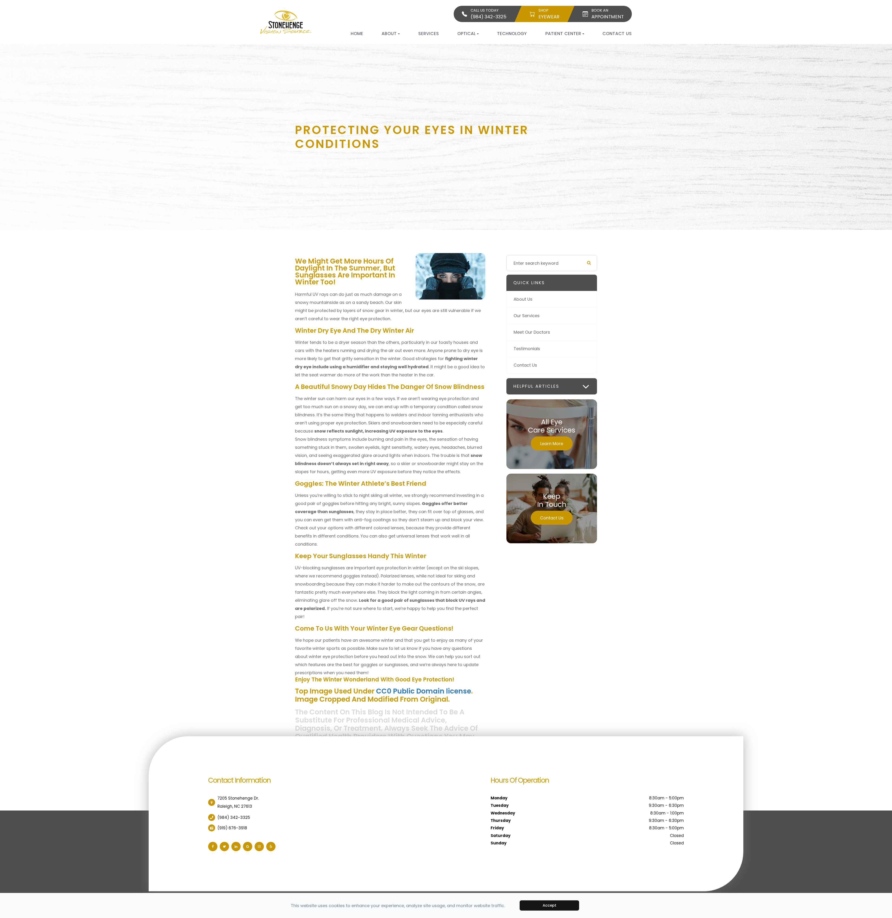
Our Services (527, 316)
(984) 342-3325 (233, 817)
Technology (512, 33)
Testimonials (527, 349)
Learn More (551, 443)
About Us (523, 299)
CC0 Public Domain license (423, 691)
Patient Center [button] (563, 33)
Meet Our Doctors (532, 332)
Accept (549, 905)
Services (428, 33)
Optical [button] (466, 33)
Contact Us (617, 33)
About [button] (389, 33)
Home (357, 33)
